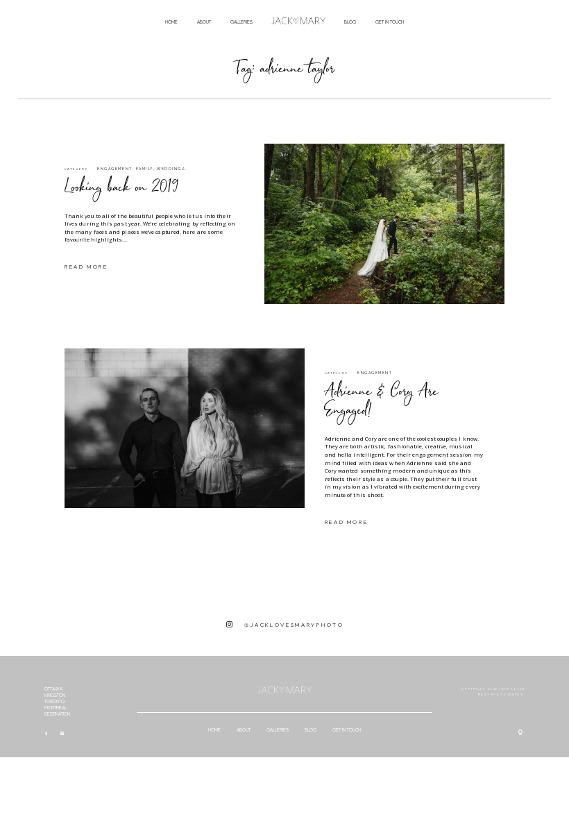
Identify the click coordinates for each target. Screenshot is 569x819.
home (171, 21)
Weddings (171, 169)
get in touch (389, 21)
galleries (241, 21)
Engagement (114, 169)
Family (144, 169)
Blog (350, 21)
